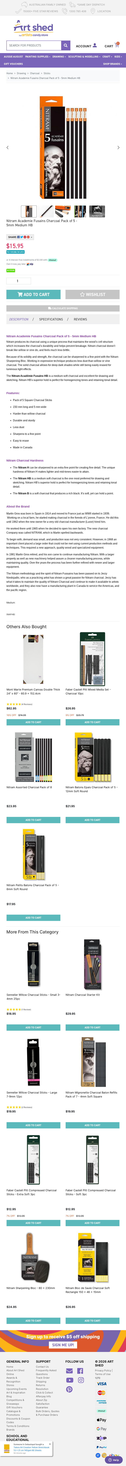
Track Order (43, 1377)
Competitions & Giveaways (15, 1401)
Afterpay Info (43, 1396)
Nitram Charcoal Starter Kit (83, 994)
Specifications (54, 319)
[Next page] (118, 147)
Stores (10, 1385)
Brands (10, 1429)
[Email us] (71, 1372)
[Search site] (65, 45)
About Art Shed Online (15, 1372)
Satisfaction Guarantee (43, 1405)
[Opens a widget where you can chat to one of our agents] (114, 1460)
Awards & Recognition (13, 1379)
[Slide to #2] (63, 211)
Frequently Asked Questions (46, 1372)
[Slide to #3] (80, 211)
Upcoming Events (16, 1389)
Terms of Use (103, 1374)
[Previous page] (7, 147)
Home (9, 1366)
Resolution (42, 1389)
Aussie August (13, 56)
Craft (106, 56)
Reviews (80, 319)
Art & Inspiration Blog (15, 1394)
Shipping (41, 1381)
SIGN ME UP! (63, 1345)
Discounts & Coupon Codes (18, 1420)
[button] (92, 294)
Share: (12, 237)
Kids (117, 56)
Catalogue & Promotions (13, 1413)
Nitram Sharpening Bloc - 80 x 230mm (31, 1288)
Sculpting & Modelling (83, 56)
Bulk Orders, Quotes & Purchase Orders (47, 1413)
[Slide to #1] (29, 211)
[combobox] (38, 45)
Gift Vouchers (13, 64)
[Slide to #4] (97, 211)
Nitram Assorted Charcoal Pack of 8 (29, 787)
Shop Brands (111, 64)
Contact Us (42, 1366)
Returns (40, 1385)
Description (21, 319)
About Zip (41, 1400)
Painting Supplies (36, 56)
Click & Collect (44, 1392)
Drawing (58, 56)
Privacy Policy (103, 1370)
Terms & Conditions (17, 1426)
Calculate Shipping (65, 308)
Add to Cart (36, 295)
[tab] (21, 319)
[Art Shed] (33, 28)
